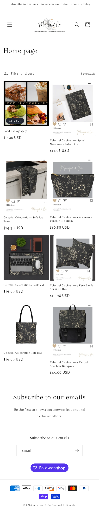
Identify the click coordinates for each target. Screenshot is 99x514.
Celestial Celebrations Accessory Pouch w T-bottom (71, 219)
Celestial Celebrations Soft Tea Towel (23, 219)
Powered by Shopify (64, 505)
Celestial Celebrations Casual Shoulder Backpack (69, 364)
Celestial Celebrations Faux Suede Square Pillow (71, 287)
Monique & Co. (42, 505)
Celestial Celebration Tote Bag (23, 352)
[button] (9, 24)
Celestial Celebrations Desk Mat (24, 285)
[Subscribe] (77, 450)
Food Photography (15, 131)
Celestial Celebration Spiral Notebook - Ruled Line (68, 142)
